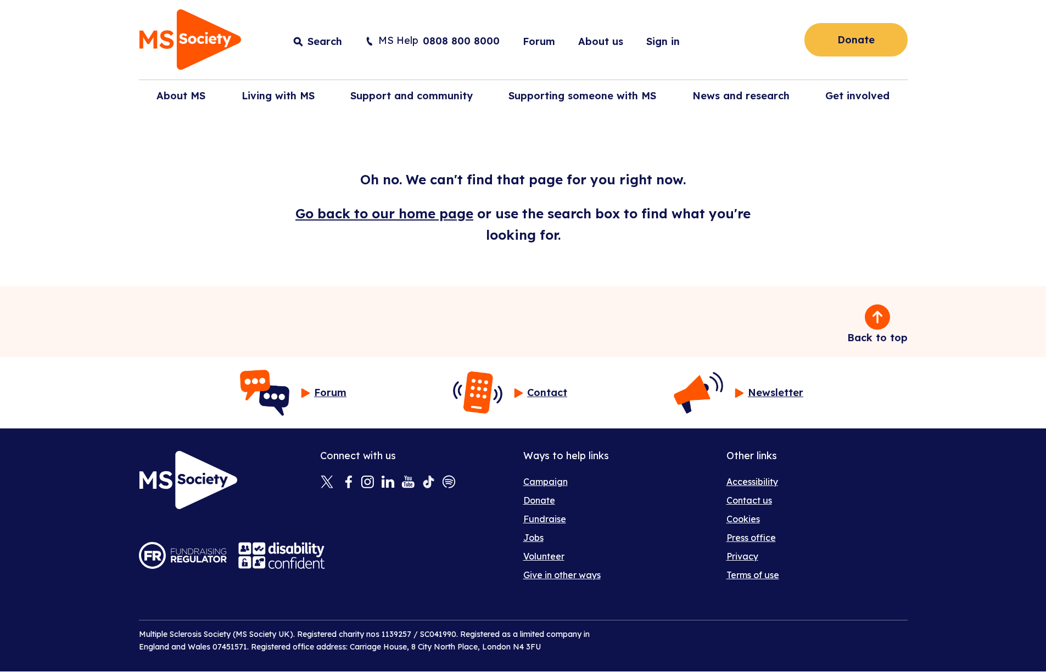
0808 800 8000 (461, 41)
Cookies (743, 518)
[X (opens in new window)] (327, 482)
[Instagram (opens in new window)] (367, 482)
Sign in (663, 41)
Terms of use (752, 574)
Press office (751, 537)
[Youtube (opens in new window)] (408, 482)
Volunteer (543, 556)
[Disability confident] (282, 555)
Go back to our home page (384, 213)
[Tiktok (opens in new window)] (428, 482)
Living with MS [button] (278, 95)
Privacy (742, 556)
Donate (856, 39)
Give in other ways (562, 574)
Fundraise (544, 518)
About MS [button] (180, 95)
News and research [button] (741, 95)
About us (600, 41)
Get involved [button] (857, 95)
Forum (539, 41)
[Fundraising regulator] (183, 555)
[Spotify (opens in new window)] (449, 482)
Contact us (749, 500)
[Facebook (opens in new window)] (347, 482)
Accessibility (752, 481)
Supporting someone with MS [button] (582, 95)
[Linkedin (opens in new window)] (388, 482)
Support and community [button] (411, 95)
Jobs (533, 537)
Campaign (545, 481)
